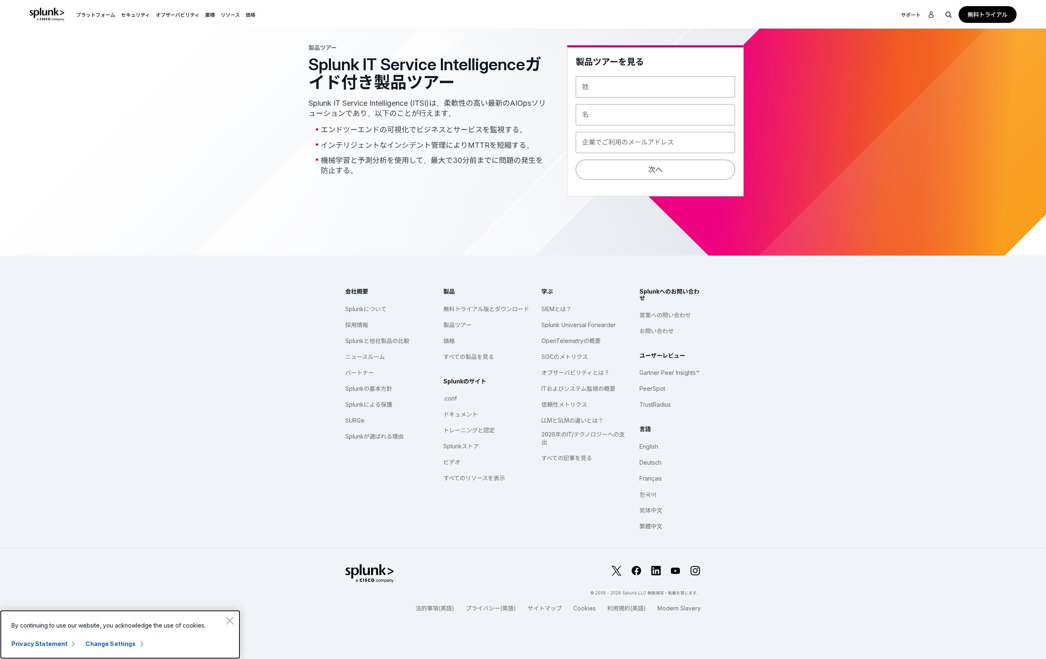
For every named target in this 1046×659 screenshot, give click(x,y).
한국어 (648, 494)
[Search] (949, 14)
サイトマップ (544, 608)
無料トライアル (988, 14)
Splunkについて (366, 308)
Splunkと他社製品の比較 (377, 340)
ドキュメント (460, 414)
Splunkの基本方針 (368, 388)
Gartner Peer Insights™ (669, 372)
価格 (449, 340)
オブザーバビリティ (177, 15)
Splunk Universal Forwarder (578, 324)
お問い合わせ (656, 330)
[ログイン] (931, 15)
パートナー (359, 372)
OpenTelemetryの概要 (571, 340)
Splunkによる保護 (368, 404)
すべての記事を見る (566, 457)
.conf (450, 398)
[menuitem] (95, 14)
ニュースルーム (365, 356)
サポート (911, 15)
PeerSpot (652, 388)
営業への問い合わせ (665, 315)
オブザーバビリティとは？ (575, 372)
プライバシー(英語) (491, 608)
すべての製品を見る (468, 356)
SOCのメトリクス (564, 356)
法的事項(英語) (435, 608)
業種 (210, 15)
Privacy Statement (39, 643)
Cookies (584, 608)
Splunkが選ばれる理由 (374, 436)
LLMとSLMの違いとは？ (572, 420)
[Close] (230, 621)
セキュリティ (135, 15)
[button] (95, 14)
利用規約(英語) (626, 608)
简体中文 (650, 510)
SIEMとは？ (556, 308)
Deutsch (650, 462)
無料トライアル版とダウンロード (486, 308)
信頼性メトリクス (564, 404)
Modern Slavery (679, 608)
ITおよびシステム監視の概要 (578, 388)
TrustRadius (655, 404)
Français (650, 478)
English (648, 446)
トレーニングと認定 (469, 430)
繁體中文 (650, 526)
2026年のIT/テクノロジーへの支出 (583, 438)
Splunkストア (461, 446)
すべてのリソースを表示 (474, 477)
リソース (230, 15)
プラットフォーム (95, 15)
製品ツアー (457, 324)
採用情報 (356, 324)
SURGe (354, 420)
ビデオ (451, 462)
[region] (120, 634)
